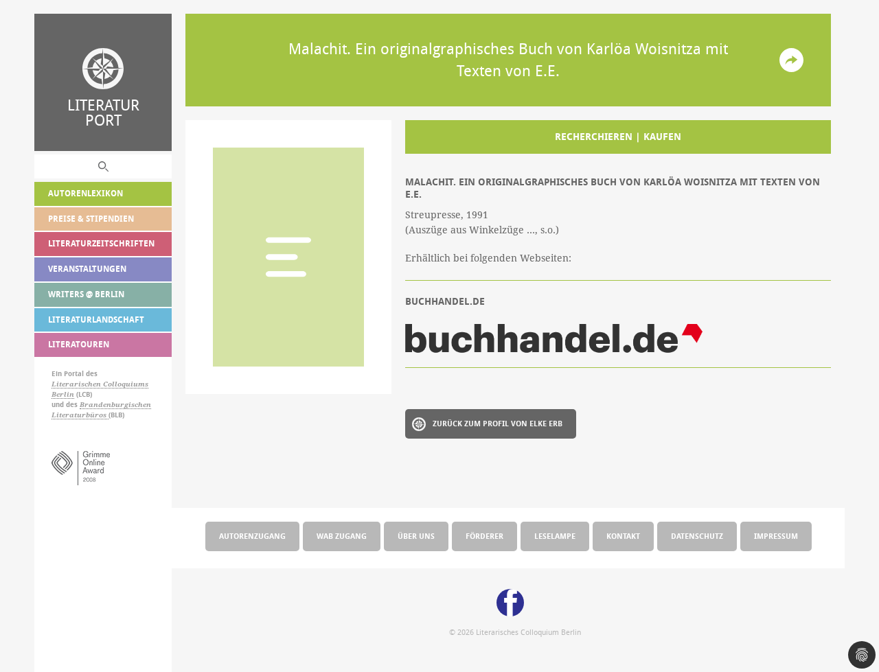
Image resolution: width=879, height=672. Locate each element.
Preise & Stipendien (91, 218)
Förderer (484, 536)
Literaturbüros (80, 415)
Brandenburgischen (115, 404)
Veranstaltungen (87, 269)
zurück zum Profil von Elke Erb (497, 423)
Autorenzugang (252, 536)
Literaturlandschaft (96, 319)
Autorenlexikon (85, 193)
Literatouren (78, 344)
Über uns (416, 536)
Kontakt (623, 536)
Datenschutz (697, 536)
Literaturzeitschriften (101, 243)
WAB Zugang (342, 536)
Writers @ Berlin (86, 294)
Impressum (776, 536)
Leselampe (554, 536)
